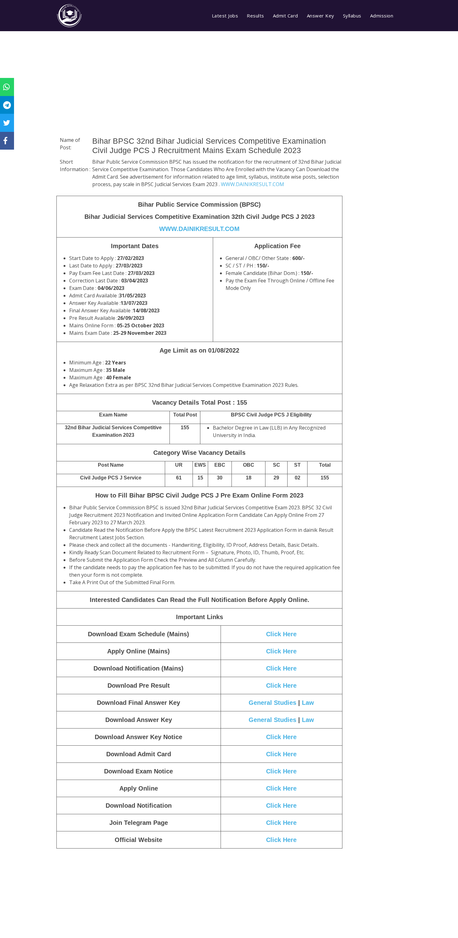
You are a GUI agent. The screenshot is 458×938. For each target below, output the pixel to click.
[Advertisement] (199, 92)
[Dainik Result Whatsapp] (6, 86)
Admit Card (285, 15)
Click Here (281, 634)
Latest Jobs (225, 15)
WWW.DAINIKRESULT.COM (252, 184)
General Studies (272, 702)
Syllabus (352, 15)
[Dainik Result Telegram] (7, 104)
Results (255, 15)
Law (308, 702)
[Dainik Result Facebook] (5, 140)
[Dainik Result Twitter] (6, 122)
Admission (382, 15)
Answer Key (320, 15)
